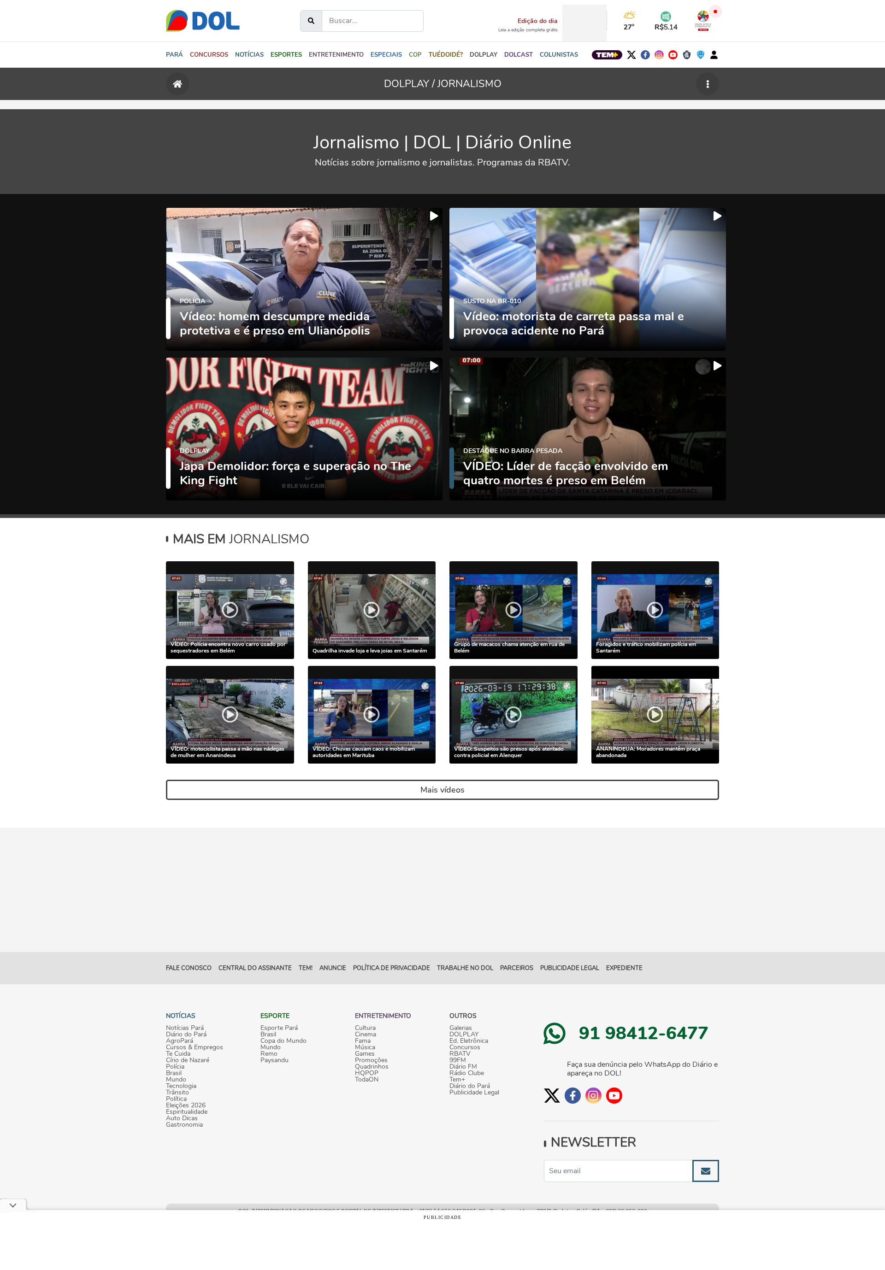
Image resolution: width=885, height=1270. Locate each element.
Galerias (460, 1028)
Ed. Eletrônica (468, 1041)
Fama (363, 1041)
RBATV (460, 1054)
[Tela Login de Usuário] (714, 55)
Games (365, 1054)
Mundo (176, 1079)
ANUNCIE (332, 968)
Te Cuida (178, 1054)
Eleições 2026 (186, 1105)
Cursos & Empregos (194, 1047)
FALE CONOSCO (189, 968)
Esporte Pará (279, 1028)
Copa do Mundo (283, 1041)
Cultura (365, 1028)
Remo (268, 1054)
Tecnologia (181, 1086)
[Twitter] (631, 54)
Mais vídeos (442, 789)
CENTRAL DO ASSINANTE (255, 968)
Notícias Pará (185, 1028)
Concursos (464, 1047)
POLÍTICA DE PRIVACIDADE (391, 968)
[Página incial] (177, 83)
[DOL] (203, 20)
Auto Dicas (182, 1118)
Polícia (175, 1067)
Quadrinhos (372, 1067)
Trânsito (177, 1092)
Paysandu (274, 1060)
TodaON (366, 1079)
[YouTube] (673, 54)
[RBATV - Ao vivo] (703, 21)
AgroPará (179, 1041)
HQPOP (366, 1073)
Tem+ (457, 1079)
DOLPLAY (463, 1034)
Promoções (371, 1060)
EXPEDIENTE (624, 968)
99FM (457, 1060)
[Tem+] (607, 54)
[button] (249, 55)
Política (176, 1099)
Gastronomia (184, 1125)
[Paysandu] (700, 54)
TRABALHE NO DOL (465, 968)
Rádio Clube (466, 1073)
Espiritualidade (186, 1112)
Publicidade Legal (569, 968)
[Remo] (686, 54)
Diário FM (463, 1067)
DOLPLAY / (410, 84)
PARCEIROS (516, 968)
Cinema (365, 1034)
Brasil (174, 1073)
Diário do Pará (186, 1034)
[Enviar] (705, 1171)
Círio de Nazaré (187, 1060)
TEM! (306, 968)
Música (365, 1047)
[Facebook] (645, 54)
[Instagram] (659, 54)
